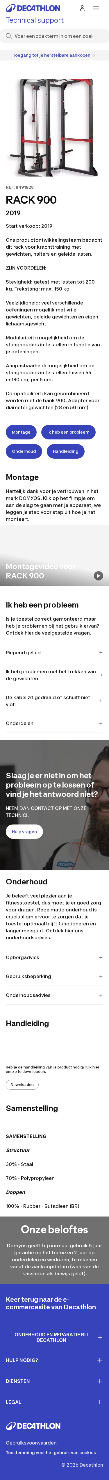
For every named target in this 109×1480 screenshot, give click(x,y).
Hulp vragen (24, 831)
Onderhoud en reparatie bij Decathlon (51, 1337)
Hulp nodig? (22, 1360)
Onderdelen (19, 723)
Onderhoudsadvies (28, 995)
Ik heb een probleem (68, 432)
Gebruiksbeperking (28, 976)
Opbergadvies (22, 957)
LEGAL (13, 1402)
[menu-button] (96, 8)
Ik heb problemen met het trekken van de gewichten (51, 675)
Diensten (18, 1381)
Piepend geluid (23, 653)
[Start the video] (98, 575)
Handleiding (65, 451)
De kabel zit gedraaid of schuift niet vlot (48, 700)
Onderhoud (24, 451)
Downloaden (22, 1084)
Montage (21, 432)
